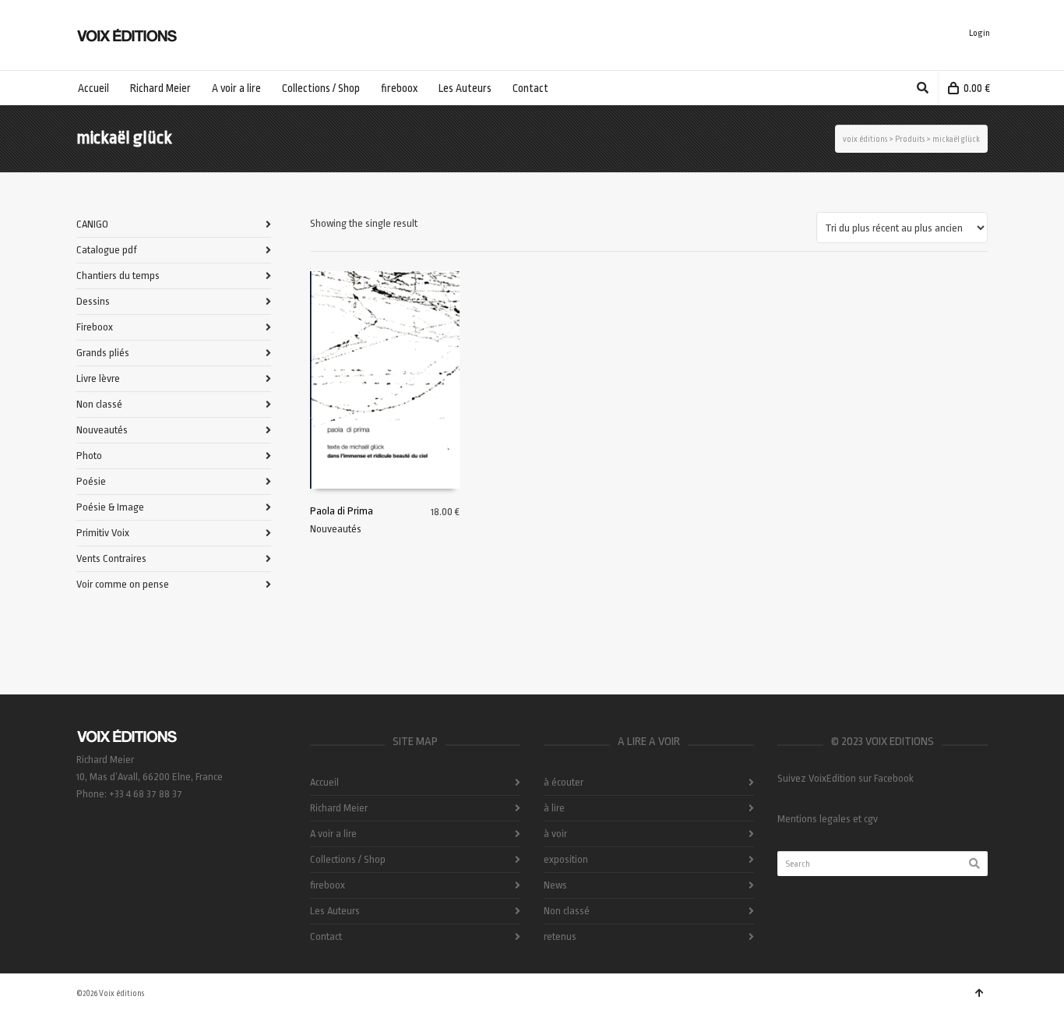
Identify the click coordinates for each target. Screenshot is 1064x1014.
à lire (554, 808)
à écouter (563, 782)
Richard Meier (339, 808)
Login (979, 33)
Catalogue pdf (106, 250)
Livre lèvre (98, 378)
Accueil (324, 782)
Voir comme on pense (122, 584)
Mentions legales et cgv (827, 819)
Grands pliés (102, 353)
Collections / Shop (348, 859)
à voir (555, 833)
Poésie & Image (110, 507)
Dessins (93, 301)
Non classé (99, 404)
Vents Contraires (111, 558)
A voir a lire (333, 833)
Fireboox (94, 327)
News (555, 885)
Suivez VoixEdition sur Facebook (845, 778)
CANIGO (92, 224)
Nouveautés (335, 529)
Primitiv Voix (102, 533)
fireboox (327, 885)
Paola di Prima (341, 511)
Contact (326, 936)
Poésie (91, 481)
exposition (566, 859)
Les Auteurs (335, 911)
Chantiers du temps (118, 275)
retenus (560, 936)
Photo (89, 455)
